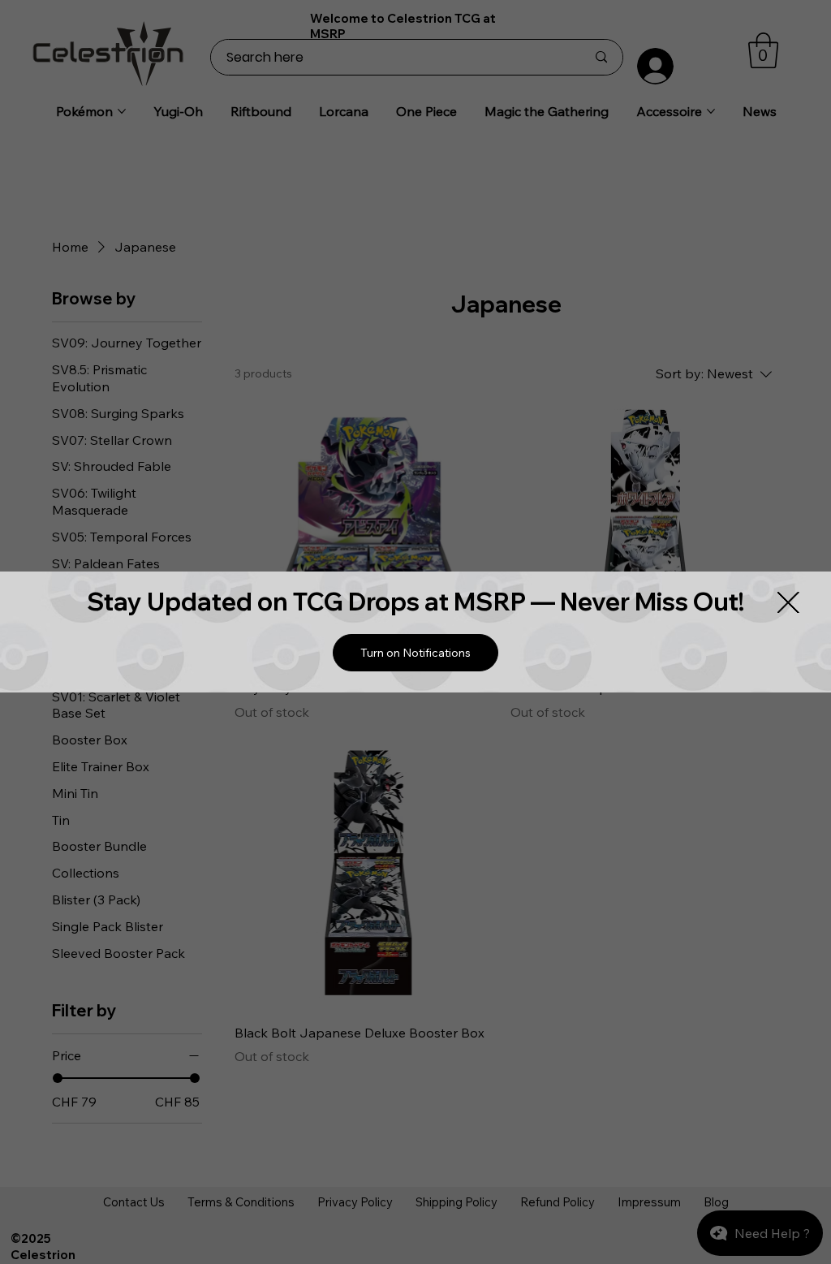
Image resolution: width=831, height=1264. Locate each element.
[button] (415, 652)
